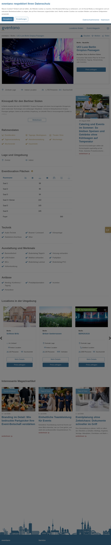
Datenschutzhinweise (91, 20)
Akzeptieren (7, 19)
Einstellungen (21, 19)
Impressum (105, 20)
